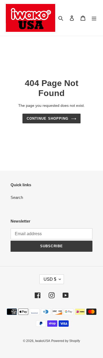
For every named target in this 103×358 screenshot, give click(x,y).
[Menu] (94, 18)
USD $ (50, 279)
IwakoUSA (42, 341)
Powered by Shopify (65, 341)
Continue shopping (47, 118)
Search (17, 197)
